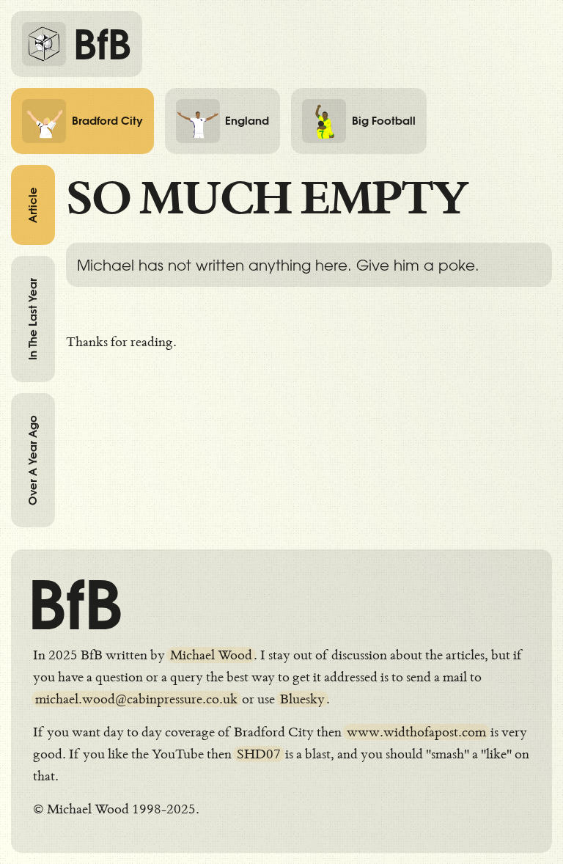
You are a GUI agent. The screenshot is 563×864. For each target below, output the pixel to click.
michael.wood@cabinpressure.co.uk (136, 699)
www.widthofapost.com (416, 732)
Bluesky (302, 699)
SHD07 (259, 754)
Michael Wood (211, 655)
